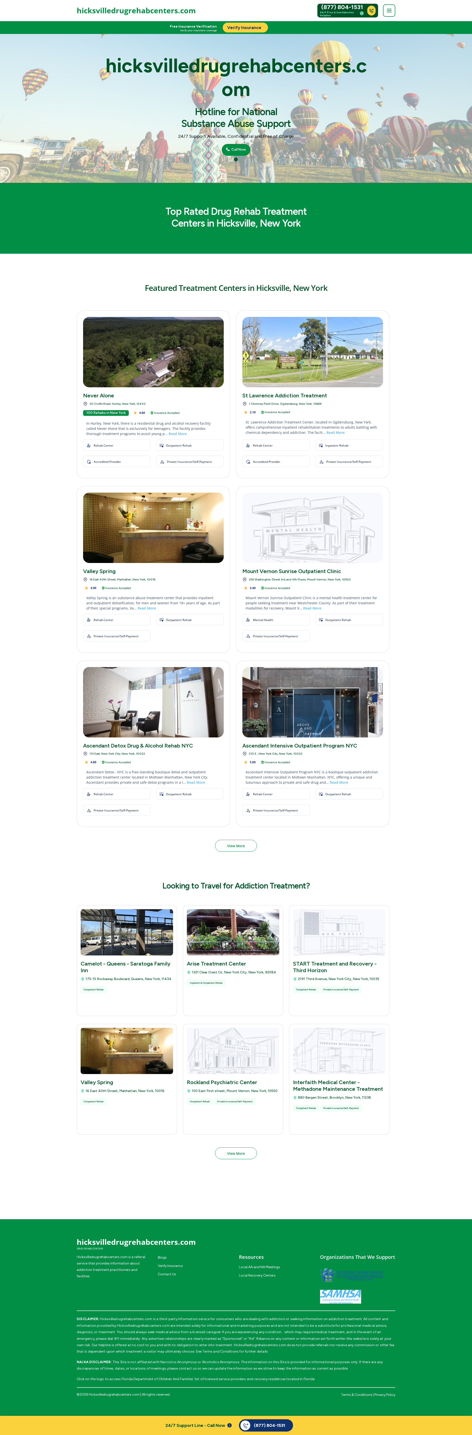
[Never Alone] (153, 352)
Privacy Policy (384, 1395)
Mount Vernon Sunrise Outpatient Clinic (291, 571)
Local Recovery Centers (257, 1275)
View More (236, 845)
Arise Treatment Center (216, 963)
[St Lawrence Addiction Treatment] (312, 352)
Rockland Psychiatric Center (222, 1082)
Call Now (238, 150)
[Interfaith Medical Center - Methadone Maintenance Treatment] (339, 1051)
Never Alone (98, 395)
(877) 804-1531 (342, 7)
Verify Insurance (170, 1266)
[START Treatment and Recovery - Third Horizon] (339, 932)
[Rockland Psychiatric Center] (233, 1051)
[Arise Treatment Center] (233, 932)
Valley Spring (99, 571)
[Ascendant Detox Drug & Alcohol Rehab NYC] (153, 702)
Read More (178, 433)
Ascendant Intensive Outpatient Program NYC (299, 745)
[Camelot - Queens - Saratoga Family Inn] (127, 932)
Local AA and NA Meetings (259, 1267)
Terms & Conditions (356, 1395)
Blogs (162, 1257)
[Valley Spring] (153, 528)
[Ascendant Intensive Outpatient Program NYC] (312, 702)
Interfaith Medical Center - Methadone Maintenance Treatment (338, 1085)
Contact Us (167, 1274)
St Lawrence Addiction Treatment (284, 395)
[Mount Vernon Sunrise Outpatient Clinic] (312, 528)
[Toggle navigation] (389, 10)
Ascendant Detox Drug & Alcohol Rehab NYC (138, 745)
